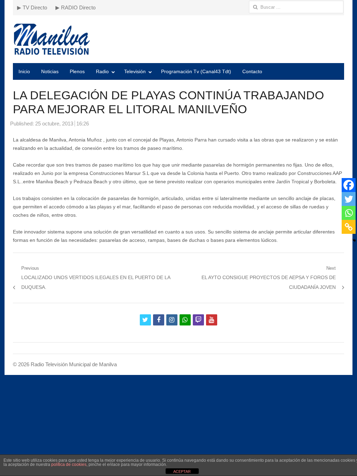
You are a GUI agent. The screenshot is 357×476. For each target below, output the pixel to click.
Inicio (24, 71)
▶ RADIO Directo (75, 7)
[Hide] (354, 240)
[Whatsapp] (349, 213)
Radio (102, 71)
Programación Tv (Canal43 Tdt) (196, 71)
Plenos (77, 71)
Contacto (252, 71)
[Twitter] (349, 199)
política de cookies (68, 464)
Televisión (135, 71)
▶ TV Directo (32, 7)
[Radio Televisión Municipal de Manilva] (178, 39)
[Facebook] (349, 185)
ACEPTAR (182, 471)
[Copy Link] (349, 227)
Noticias (50, 71)
